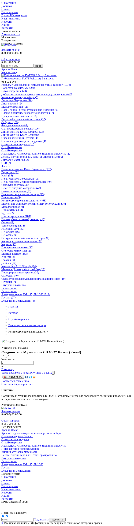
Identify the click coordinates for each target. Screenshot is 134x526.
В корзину (7, 369)
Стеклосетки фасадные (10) (17, 144)
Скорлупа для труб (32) (15, 184)
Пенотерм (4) (9, 234)
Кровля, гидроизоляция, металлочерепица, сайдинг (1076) (36, 84)
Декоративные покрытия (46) (18, 300)
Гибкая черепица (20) (14, 91)
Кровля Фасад (9, 69)
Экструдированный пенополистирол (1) (25, 238)
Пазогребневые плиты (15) (17, 247)
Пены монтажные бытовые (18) (20, 178)
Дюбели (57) (8, 263)
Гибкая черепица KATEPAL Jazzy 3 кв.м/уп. (27, 78)
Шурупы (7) (8, 281)
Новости (6, 21)
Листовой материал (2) (15, 159)
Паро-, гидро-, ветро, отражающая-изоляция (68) (30, 109)
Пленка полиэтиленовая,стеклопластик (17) (27, 112)
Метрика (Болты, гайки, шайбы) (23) (23, 269)
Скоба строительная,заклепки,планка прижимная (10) (33, 278)
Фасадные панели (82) (14, 125)
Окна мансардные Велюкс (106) (20, 128)
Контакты (7, 27)
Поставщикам (9, 12)
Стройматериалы (11, 147)
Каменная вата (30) (12, 228)
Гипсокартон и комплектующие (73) (22, 194)
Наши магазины (11, 18)
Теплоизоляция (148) (13, 225)
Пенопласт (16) (10, 231)
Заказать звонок (10, 49)
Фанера (5, 166)
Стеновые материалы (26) (16, 250)
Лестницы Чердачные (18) (16, 100)
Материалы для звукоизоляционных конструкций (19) (33, 203)
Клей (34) (7, 175)
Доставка (6, 6)
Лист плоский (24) (12, 103)
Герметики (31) (10, 172)
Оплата (5, 9)
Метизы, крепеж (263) (14, 253)
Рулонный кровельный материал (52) (23, 119)
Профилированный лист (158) (19, 116)
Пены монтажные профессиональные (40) (26, 181)
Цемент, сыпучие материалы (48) (21, 188)
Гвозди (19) (8, 259)
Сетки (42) (7, 222)
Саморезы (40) (9, 275)
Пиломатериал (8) (12, 209)
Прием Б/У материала (14, 15)
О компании (8, 2)
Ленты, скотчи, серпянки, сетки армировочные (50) (32, 156)
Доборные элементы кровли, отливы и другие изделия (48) (36, 94)
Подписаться (41, 519)
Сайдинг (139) (9, 122)
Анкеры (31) (8, 256)
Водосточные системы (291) (18, 87)
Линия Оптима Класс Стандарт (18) (22, 134)
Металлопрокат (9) (12, 206)
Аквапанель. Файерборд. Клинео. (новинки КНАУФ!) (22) (36, 153)
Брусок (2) (7, 213)
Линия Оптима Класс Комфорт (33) (22, 131)
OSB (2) (6, 162)
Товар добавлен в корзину (16, 372)
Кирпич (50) (8, 244)
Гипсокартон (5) (11, 197)
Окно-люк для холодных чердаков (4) (23, 141)
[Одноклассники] (34, 377)
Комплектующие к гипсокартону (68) (23, 200)
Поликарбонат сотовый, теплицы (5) (23, 219)
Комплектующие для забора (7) (19, 97)
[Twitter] (30, 377)
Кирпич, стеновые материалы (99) (21, 241)
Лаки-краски (9, 288)
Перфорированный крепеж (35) (20, 272)
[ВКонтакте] (27, 377)
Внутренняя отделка (13, 285)
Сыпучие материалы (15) (16, 191)
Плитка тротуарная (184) (16, 216)
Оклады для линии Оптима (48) (20, 137)
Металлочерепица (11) (14, 106)
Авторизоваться (10, 34)
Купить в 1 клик (42, 372)
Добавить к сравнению (15, 380)
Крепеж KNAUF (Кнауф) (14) (19, 266)
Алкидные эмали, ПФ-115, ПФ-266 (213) (25, 294)
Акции (5, 24)
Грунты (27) (8, 297)
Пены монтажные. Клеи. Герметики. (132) (26, 169)
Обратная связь (10, 59)
